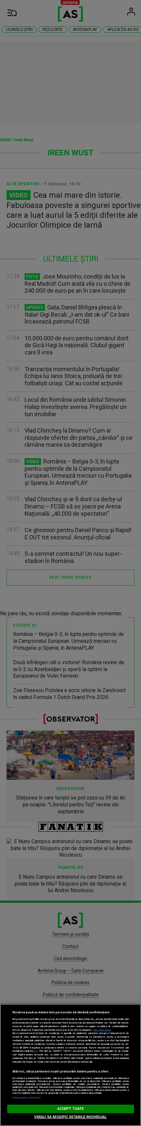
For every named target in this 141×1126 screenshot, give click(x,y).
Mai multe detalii (102, 1029)
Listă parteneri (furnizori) (26, 1097)
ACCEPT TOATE (70, 1109)
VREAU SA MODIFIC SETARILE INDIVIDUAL (70, 1117)
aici (36, 1050)
